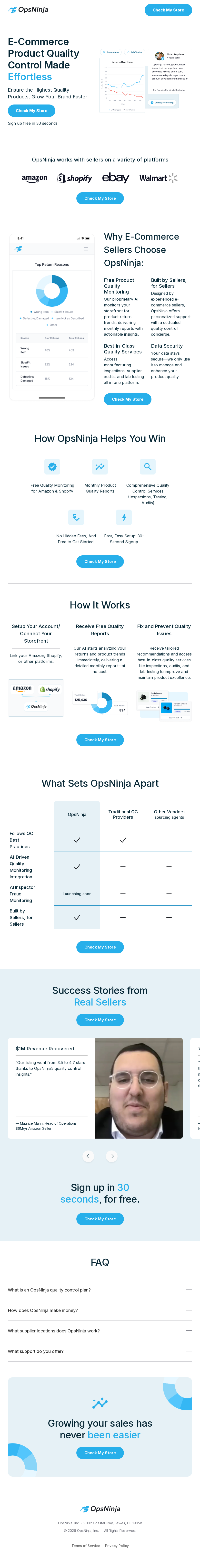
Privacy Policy (117, 1546)
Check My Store (168, 10)
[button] (88, 1156)
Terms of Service (85, 1546)
